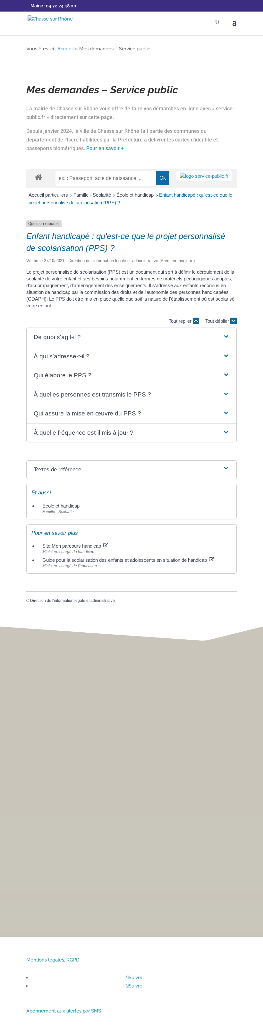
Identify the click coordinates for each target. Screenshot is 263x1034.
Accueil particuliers (49, 195)
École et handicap (135, 195)
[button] (131, 337)
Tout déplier (217, 321)
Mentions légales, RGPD (53, 960)
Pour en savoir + (105, 148)
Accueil (65, 49)
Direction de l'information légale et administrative (72, 600)
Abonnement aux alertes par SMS (63, 1011)
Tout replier (181, 321)
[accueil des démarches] (38, 177)
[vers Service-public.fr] (204, 176)
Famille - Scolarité (92, 195)
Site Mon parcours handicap (72, 546)
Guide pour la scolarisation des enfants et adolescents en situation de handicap (125, 560)
